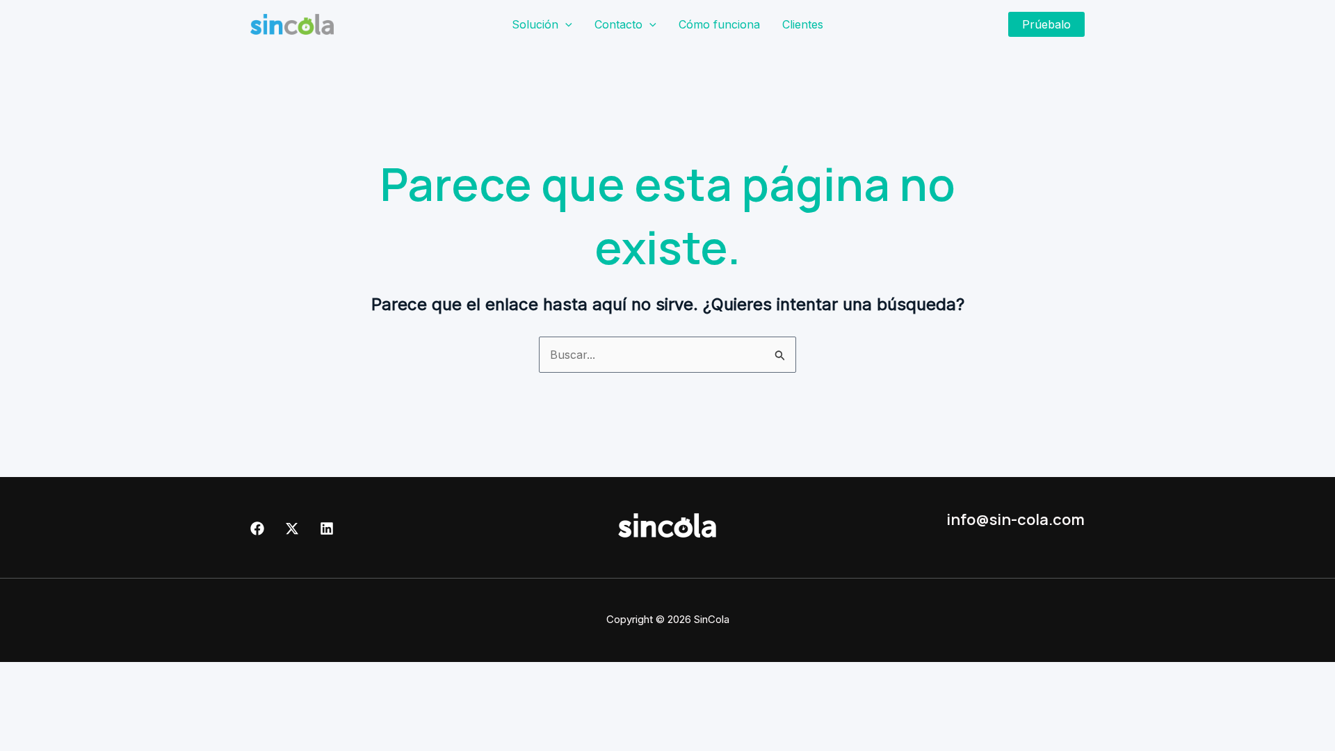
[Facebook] (257, 528)
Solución (535, 24)
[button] (565, 24)
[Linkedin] (327, 528)
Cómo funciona (719, 24)
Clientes (802, 24)
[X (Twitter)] (292, 528)
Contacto (618, 24)
